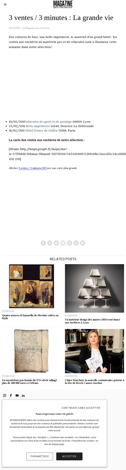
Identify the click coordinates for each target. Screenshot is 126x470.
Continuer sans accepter (81, 408)
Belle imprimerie (38, 126)
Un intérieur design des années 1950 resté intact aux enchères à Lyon (92, 321)
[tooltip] (43, 243)
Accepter (69, 456)
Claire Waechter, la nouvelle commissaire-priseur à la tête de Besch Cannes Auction (94, 382)
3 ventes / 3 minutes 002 (33, 168)
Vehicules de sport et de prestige (48, 121)
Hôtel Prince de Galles (41, 130)
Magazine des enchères (37, 28)
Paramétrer (40, 456)
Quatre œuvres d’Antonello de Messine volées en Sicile (30, 317)
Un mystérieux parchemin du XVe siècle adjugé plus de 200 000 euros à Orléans (29, 382)
